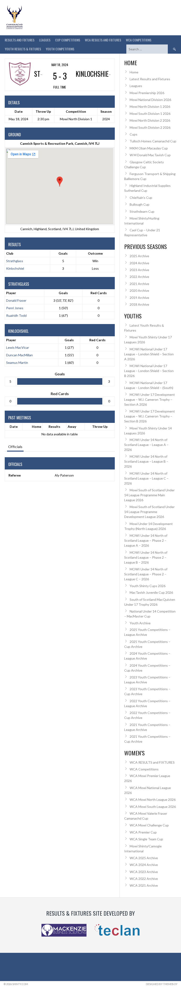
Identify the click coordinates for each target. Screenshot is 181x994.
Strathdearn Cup (142, 211)
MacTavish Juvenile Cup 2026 (151, 592)
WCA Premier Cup (143, 832)
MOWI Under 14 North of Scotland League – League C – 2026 (146, 478)
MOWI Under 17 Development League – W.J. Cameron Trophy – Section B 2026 (149, 416)
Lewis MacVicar (17, 347)
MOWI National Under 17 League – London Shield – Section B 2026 (149, 371)
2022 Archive (139, 277)
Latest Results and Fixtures (150, 79)
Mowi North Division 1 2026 (150, 106)
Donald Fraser (16, 300)
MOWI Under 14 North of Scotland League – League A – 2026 (146, 445)
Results (54, 427)
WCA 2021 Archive (144, 885)
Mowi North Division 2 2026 (150, 120)
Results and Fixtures (19, 39)
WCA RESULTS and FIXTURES (103, 39)
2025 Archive (139, 256)
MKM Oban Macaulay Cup (149, 148)
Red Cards (98, 293)
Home (36, 427)
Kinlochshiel (15, 268)
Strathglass (14, 261)
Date (14, 427)
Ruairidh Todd (16, 315)
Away (72, 427)
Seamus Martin (17, 363)
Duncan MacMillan (19, 355)
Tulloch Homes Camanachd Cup (153, 141)
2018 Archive (139, 304)
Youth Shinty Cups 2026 (147, 586)
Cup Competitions (67, 39)
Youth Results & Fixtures (23, 48)
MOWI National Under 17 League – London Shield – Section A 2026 (149, 354)
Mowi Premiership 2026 (147, 93)
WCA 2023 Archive (144, 872)
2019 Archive (139, 298)
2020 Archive (139, 291)
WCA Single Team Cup (146, 839)
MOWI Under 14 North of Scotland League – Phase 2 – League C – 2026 (145, 574)
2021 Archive (139, 284)
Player (11, 293)
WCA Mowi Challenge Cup (149, 825)
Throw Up (99, 427)
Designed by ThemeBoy (161, 984)
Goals (63, 293)
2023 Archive (139, 270)
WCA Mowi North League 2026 (153, 800)
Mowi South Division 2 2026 (150, 127)
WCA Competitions (144, 769)
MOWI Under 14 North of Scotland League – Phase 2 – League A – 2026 (145, 540)
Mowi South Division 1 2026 (150, 114)
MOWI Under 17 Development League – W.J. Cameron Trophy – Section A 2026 (149, 399)
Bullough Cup (139, 204)
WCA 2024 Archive (144, 865)
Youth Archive (140, 623)
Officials (15, 446)
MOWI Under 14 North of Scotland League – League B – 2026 (146, 461)
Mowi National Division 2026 (150, 100)
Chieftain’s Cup (141, 198)
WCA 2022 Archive (144, 879)
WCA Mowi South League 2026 (153, 807)
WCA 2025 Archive (144, 858)
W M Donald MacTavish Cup (150, 155)
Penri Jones (14, 308)
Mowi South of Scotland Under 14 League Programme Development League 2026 (149, 512)
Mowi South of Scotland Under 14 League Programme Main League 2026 (149, 495)
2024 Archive (139, 263)
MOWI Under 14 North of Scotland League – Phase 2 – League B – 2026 (145, 557)
